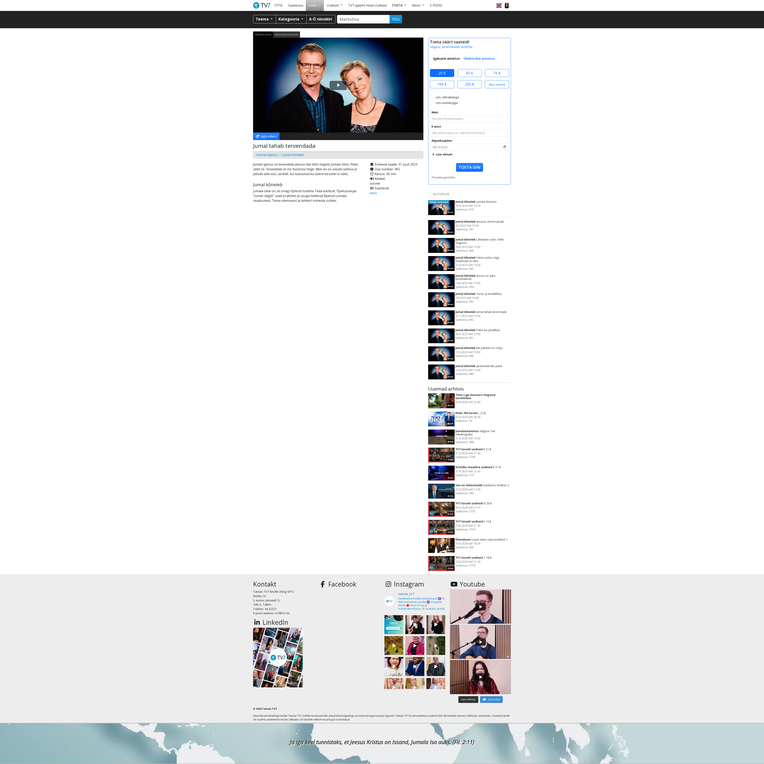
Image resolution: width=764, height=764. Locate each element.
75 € (497, 73)
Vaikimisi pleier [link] (263, 34)
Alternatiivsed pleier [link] (286, 34)
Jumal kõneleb (293, 155)
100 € (442, 84)
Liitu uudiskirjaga (447, 103)
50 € (469, 73)
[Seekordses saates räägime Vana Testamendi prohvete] (414, 687)
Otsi (396, 19)
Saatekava (295, 5)
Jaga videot (268, 136)
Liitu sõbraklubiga (447, 97)
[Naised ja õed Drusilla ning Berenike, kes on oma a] (393, 666)
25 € (442, 73)
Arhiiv (312, 5)
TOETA (397, 5)
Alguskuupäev (442, 140)
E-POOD (436, 5)
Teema (263, 19)
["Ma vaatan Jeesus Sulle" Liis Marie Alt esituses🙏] (414, 624)
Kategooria (289, 19)
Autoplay (441, 194)
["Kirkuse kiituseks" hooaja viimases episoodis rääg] (414, 645)
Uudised (332, 5)
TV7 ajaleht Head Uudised (367, 5)
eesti (373, 193)
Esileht (262, 5)
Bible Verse (507, 5)
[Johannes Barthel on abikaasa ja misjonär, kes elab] (435, 666)
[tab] (446, 58)
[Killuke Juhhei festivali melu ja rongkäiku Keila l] (393, 645)
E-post (436, 126)
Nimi (435, 112)
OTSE (279, 5)
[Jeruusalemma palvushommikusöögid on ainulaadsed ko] (414, 666)
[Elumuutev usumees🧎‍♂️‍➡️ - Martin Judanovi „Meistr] (393, 687)
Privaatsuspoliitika (443, 177)
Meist (416, 5)
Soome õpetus (267, 155)
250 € (469, 84)
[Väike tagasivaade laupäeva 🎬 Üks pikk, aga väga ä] (435, 645)
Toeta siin (469, 167)
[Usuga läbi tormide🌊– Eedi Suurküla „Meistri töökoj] (435, 687)
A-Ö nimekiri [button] (320, 19)
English (499, 5)
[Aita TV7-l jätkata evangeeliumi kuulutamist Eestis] (393, 624)
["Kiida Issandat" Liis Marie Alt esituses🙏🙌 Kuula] (435, 624)
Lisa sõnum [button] (443, 154)
